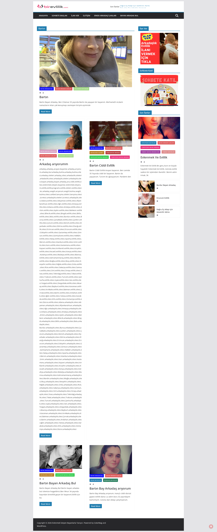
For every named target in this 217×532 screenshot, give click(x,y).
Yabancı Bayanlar (168, 152)
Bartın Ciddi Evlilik (102, 165)
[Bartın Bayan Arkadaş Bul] (60, 457)
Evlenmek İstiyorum (81, 89)
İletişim (86, 15)
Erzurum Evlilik (163, 198)
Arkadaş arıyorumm (53, 164)
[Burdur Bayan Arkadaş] (146, 186)
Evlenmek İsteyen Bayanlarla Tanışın (67, 523)
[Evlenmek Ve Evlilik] (159, 128)
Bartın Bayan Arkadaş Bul (57, 483)
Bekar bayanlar (96, 480)
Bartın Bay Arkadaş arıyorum (110, 488)
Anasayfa (43, 15)
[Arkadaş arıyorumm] (60, 135)
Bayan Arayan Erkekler (48, 151)
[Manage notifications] (211, 526)
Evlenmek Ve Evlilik (154, 157)
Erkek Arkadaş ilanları (105, 15)
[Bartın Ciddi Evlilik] (111, 133)
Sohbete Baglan (59, 15)
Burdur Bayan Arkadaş (166, 185)
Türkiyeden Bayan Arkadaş (120, 157)
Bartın (43, 97)
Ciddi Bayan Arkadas (113, 153)
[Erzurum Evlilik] (146, 199)
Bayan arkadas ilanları (63, 89)
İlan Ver (75, 15)
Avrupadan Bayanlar (148, 143)
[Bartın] (85, 61)
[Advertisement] (159, 237)
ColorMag (98, 523)
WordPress (41, 526)
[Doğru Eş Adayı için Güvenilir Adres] (146, 212)
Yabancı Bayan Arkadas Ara (150, 152)
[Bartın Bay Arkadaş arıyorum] (111, 459)
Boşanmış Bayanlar (110, 480)
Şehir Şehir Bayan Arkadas (99, 157)
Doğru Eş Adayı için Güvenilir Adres (135, 6)
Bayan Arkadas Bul (129, 15)
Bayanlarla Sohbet (97, 153)
